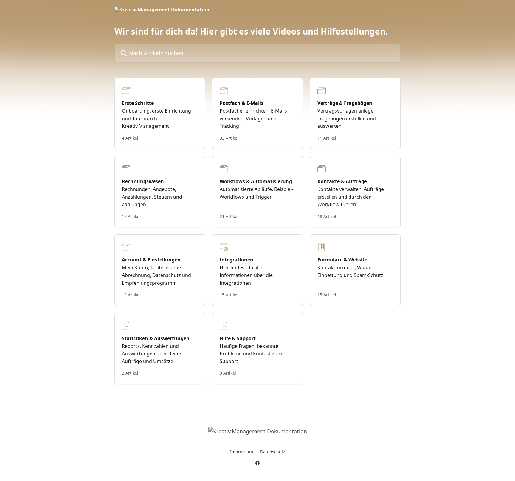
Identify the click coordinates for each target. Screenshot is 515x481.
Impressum (241, 451)
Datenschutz (272, 451)
